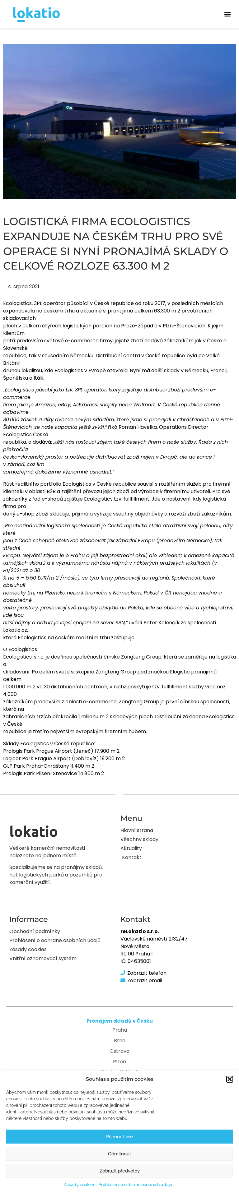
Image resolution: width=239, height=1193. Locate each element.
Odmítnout (119, 1154)
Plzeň (119, 1061)
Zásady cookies (79, 1184)
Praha (119, 1029)
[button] (230, 1079)
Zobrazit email (144, 980)
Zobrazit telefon (146, 973)
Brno (119, 1040)
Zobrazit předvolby (120, 1171)
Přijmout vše (119, 1137)
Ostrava (119, 1051)
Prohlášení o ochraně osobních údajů (135, 1184)
